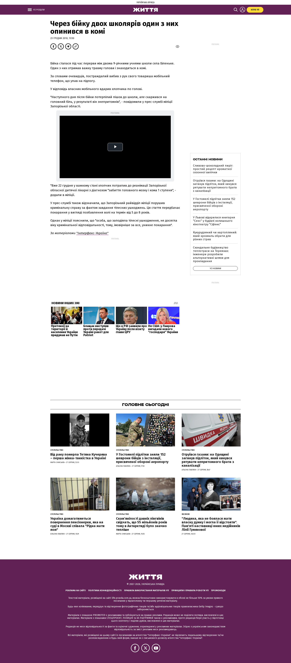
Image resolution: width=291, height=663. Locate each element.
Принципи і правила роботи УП (190, 590)
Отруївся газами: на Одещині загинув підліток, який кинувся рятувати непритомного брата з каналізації (215, 186)
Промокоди (218, 590)
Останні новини (207, 159)
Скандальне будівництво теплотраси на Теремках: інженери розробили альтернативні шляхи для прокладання (211, 254)
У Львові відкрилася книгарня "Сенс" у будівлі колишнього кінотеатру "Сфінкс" (214, 221)
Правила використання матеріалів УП (146, 590)
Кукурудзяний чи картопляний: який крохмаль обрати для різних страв (215, 236)
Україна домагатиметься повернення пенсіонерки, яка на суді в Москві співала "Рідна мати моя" (77, 524)
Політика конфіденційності (105, 590)
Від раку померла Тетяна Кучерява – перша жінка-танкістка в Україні (78, 456)
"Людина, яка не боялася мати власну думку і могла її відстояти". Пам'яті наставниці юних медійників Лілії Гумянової (211, 524)
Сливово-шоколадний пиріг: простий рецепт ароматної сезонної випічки (213, 169)
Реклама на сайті (76, 590)
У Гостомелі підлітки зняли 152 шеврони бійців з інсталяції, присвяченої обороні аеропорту (214, 204)
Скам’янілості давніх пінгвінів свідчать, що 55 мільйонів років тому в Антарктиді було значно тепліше (141, 524)
